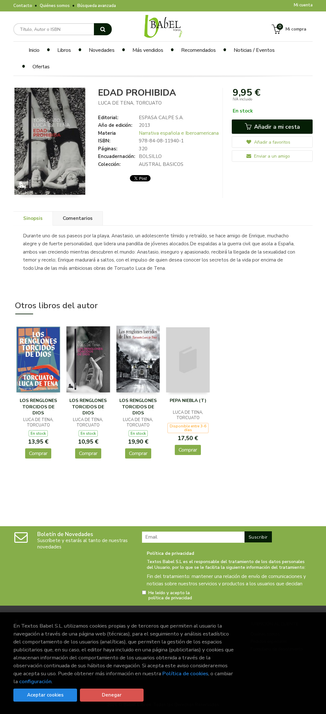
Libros (64, 50)
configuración (35, 681)
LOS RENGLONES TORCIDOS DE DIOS (38, 407)
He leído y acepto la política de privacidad (170, 595)
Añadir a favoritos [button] (271, 142)
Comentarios (78, 218)
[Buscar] (103, 29)
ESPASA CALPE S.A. (161, 117)
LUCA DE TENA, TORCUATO (130, 103)
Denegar (112, 695)
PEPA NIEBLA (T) (188, 401)
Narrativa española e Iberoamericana (179, 133)
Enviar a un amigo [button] (271, 156)
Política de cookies (185, 673)
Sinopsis (33, 218)
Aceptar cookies (45, 695)
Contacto (22, 6)
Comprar (38, 453)
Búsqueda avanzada (96, 6)
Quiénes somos (55, 6)
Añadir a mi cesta (276, 127)
